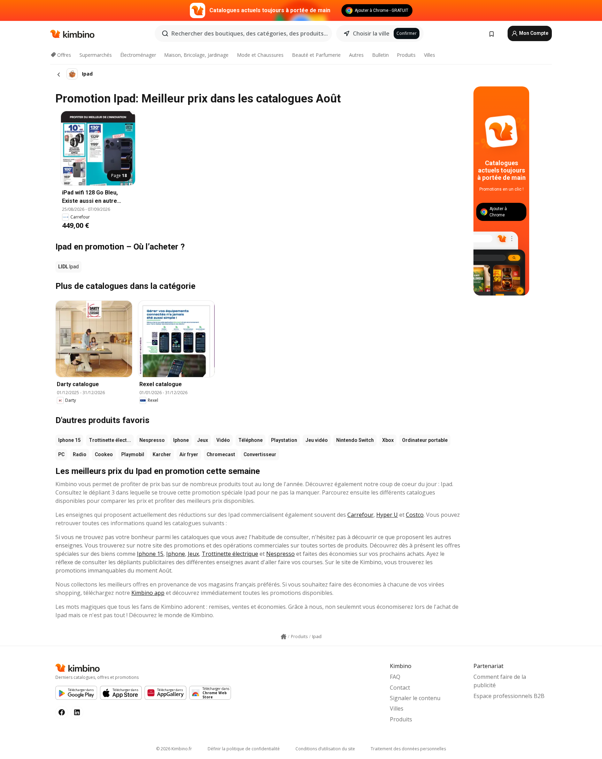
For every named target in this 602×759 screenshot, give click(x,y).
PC (61, 454)
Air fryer (188, 454)
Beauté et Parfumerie (316, 55)
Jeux (202, 440)
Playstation (284, 440)
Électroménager (138, 55)
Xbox (388, 440)
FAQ (395, 677)
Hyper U (387, 515)
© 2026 (174, 749)
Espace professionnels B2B (509, 696)
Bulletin (380, 55)
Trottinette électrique (230, 554)
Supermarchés (95, 55)
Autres (356, 55)
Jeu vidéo (317, 440)
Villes (429, 55)
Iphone (181, 440)
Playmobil (132, 454)
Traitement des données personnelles (408, 749)
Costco (415, 515)
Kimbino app (147, 593)
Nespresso (152, 440)
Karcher (162, 454)
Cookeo (104, 454)
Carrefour (360, 515)
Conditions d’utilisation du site (325, 749)
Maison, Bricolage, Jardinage (196, 55)
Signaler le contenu (415, 698)
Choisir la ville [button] (371, 33)
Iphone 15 (69, 440)
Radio (79, 454)
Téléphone (250, 440)
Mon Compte (533, 33)
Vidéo (223, 440)
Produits (406, 55)
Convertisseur (260, 454)
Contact (400, 687)
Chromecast (221, 454)
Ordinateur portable (425, 440)
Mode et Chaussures (260, 55)
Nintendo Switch (355, 440)
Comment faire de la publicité (499, 681)
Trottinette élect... (110, 440)
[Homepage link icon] (283, 636)
